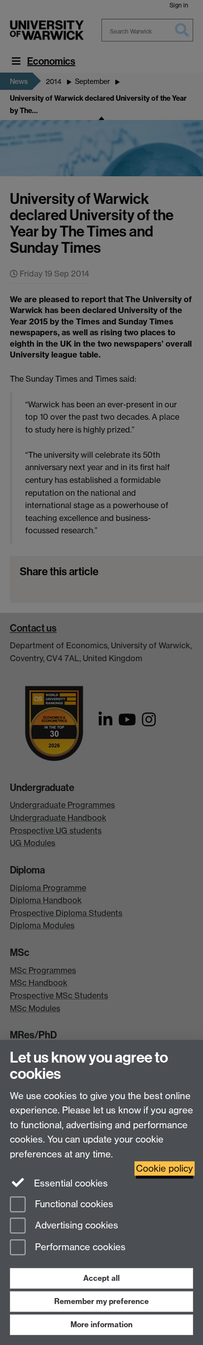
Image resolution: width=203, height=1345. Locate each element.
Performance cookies (79, 1247)
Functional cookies (73, 1204)
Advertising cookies (75, 1225)
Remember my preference (101, 1301)
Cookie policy (164, 1168)
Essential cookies (70, 1183)
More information (101, 1324)
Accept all (101, 1278)
